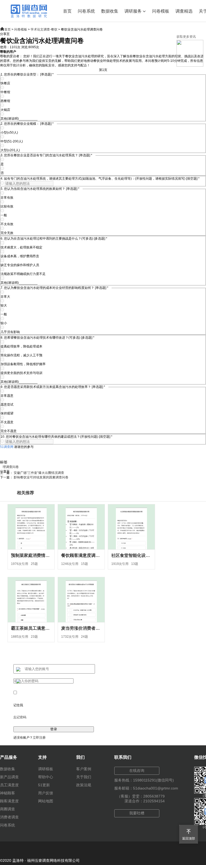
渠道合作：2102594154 (144, 801)
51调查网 (6, 447)
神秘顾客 (7, 793)
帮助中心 (45, 777)
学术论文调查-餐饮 (44, 29)
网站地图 (45, 801)
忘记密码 (19, 717)
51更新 (44, 785)
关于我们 (83, 777)
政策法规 (83, 785)
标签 (4, 462)
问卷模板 (160, 11)
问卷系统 (86, 11)
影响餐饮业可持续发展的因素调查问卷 (41, 477)
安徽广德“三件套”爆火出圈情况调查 (39, 473)
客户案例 (83, 769)
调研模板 (45, 769)
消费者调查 (9, 817)
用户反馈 (45, 793)
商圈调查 (7, 809)
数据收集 (109, 11)
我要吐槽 (136, 813)
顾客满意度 (9, 801)
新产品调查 (9, 777)
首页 (67, 11)
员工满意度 (9, 785)
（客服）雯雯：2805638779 (141, 796)
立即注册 (39, 737)
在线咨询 (136, 770)
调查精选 (184, 11)
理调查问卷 (11, 467)
